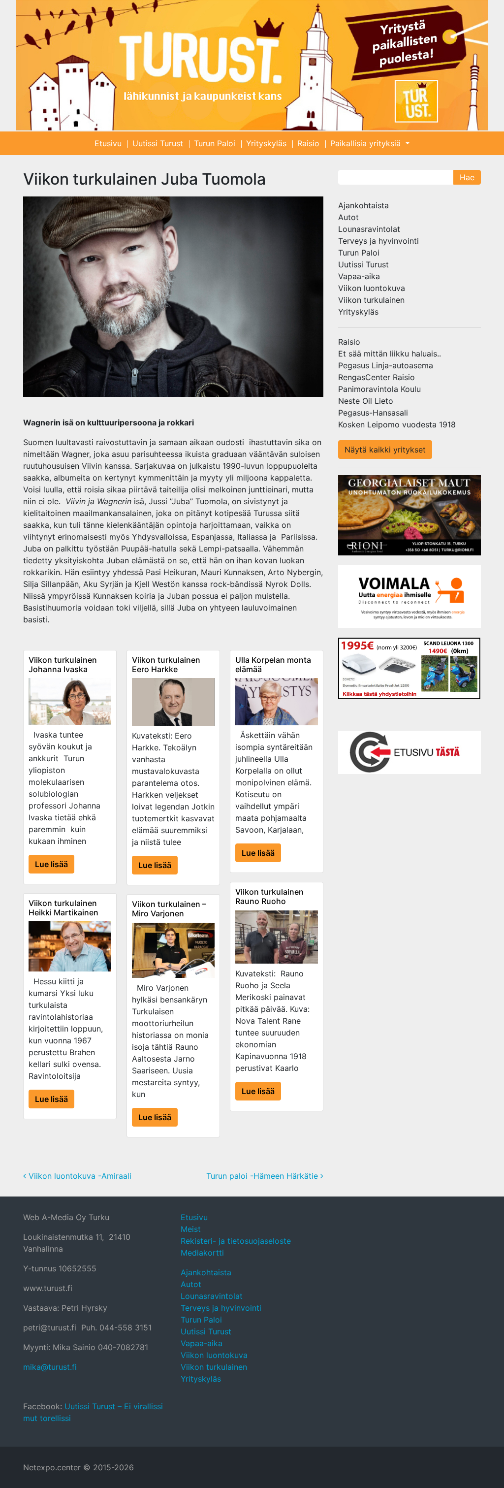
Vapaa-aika (359, 276)
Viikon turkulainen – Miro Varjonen (169, 908)
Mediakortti (202, 1253)
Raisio (308, 143)
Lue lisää (51, 864)
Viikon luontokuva (371, 288)
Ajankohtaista (363, 205)
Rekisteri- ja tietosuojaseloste (236, 1241)
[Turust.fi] (252, 65)
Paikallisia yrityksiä (366, 143)
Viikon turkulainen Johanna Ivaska (63, 664)
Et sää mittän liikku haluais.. (389, 353)
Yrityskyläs (266, 143)
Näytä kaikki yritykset (385, 449)
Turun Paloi (214, 143)
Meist (191, 1229)
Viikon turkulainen (371, 300)
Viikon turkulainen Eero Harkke (166, 664)
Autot (348, 217)
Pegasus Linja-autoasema (385, 365)
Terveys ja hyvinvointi (378, 241)
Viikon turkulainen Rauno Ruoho (269, 896)
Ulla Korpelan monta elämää (273, 664)
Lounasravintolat (369, 229)
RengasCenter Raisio (376, 377)
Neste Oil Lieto (365, 401)
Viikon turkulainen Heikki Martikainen (63, 907)
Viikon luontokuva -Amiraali (78, 1176)
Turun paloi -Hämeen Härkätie (263, 1176)
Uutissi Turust (157, 143)
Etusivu (108, 143)
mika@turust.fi (50, 1367)
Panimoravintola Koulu (379, 389)
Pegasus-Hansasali (373, 413)
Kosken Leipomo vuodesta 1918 (397, 424)
